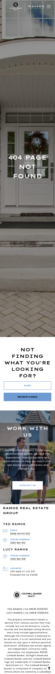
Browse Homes (28, 396)
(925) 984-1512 (17, 542)
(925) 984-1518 (18, 559)
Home (27, 385)
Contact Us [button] (27, 485)
